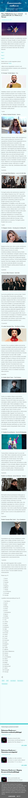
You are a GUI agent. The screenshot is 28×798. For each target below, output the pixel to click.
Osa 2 (2, 55)
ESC (7, 680)
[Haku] (26, 3)
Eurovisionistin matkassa (14, 4)
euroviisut (13, 680)
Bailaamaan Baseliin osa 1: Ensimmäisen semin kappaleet (9, 751)
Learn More (11, 796)
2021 (3, 680)
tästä (10, 63)
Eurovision (20, 680)
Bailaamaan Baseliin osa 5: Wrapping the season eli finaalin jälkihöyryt (11, 771)
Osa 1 (2, 52)
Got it (18, 796)
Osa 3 (2, 58)
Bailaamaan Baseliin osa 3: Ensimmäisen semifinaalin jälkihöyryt (11, 731)
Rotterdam (4, 684)
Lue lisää (24, 745)
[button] (26, 14)
